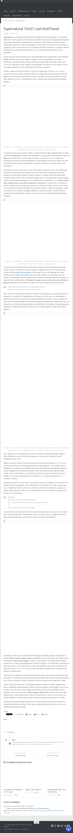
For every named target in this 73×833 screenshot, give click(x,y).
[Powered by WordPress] (10, 829)
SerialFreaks (20, 20)
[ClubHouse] (65, 826)
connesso (14, 806)
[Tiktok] (62, 826)
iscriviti (36, 808)
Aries (6, 33)
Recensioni (50, 11)
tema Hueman (24, 829)
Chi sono (12, 11)
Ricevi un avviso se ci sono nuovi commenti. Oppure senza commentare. (28, 808)
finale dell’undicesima (24, 272)
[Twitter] (58, 826)
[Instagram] (55, 826)
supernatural (11, 732)
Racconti (42, 11)
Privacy (27, 15)
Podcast (34, 11)
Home (5, 11)
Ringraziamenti (17, 15)
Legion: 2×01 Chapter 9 (33, 790)
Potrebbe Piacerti (23, 11)
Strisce (60, 11)
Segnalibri (6, 15)
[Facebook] (52, 826)
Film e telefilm (9, 20)
